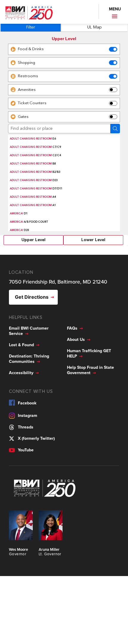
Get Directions (32, 297)
